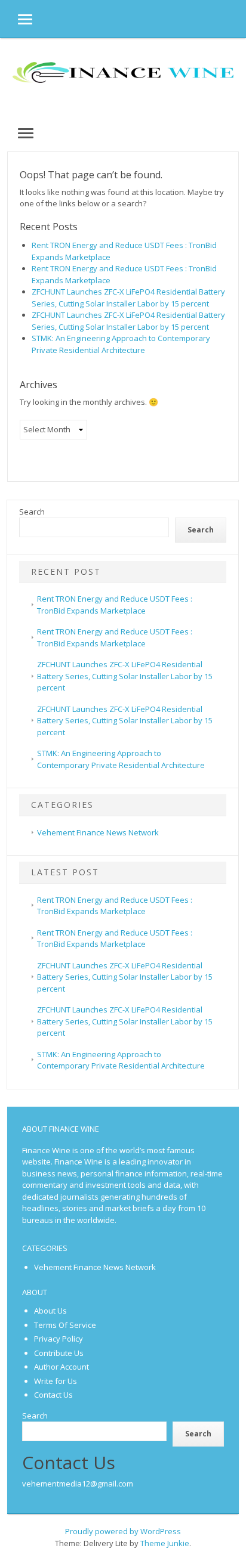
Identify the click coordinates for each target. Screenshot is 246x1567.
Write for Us (55, 1381)
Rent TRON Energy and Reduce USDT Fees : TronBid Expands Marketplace (114, 905)
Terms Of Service (65, 1325)
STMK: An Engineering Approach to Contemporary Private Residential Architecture (121, 344)
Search (32, 511)
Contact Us (53, 1394)
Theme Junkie (164, 1543)
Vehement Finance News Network (98, 832)
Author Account (61, 1366)
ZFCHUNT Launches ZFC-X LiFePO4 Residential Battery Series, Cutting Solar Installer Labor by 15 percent (128, 297)
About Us (50, 1310)
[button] (16, 19)
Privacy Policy (58, 1338)
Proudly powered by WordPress (123, 1531)
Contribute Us (59, 1353)
